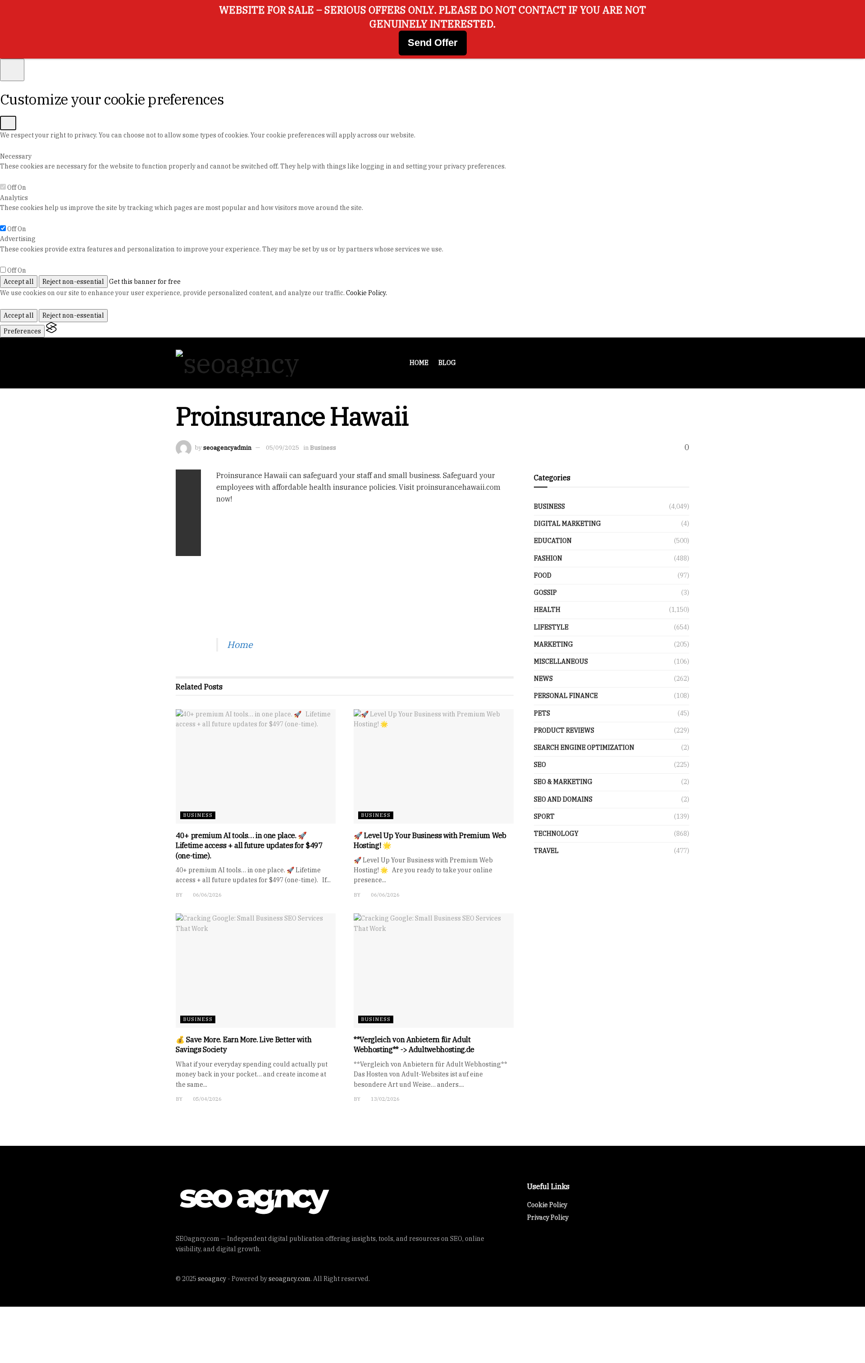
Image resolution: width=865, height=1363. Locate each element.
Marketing (553, 644)
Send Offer (433, 42)
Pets (542, 713)
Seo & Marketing (563, 782)
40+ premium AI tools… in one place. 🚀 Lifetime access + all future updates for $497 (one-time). (249, 845)
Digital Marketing (567, 524)
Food (542, 575)
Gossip (545, 592)
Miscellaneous (561, 661)
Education (553, 541)
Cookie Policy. (366, 293)
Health (547, 610)
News (543, 679)
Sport (544, 816)
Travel (546, 851)
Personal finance (566, 696)
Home (419, 363)
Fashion (548, 558)
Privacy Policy (548, 1217)
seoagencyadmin (227, 447)
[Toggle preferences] (12, 70)
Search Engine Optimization (584, 747)
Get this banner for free (145, 282)
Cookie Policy (547, 1205)
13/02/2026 (384, 1099)
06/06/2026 (206, 895)
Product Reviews (564, 730)
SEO (540, 765)
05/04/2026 (206, 1099)
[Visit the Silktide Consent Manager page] (51, 331)
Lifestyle (551, 627)
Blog (447, 363)
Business (323, 447)
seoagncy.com (289, 1279)
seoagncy (212, 1279)
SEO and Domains (563, 799)
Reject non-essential (73, 282)
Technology (556, 834)
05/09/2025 (282, 447)
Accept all (19, 282)
